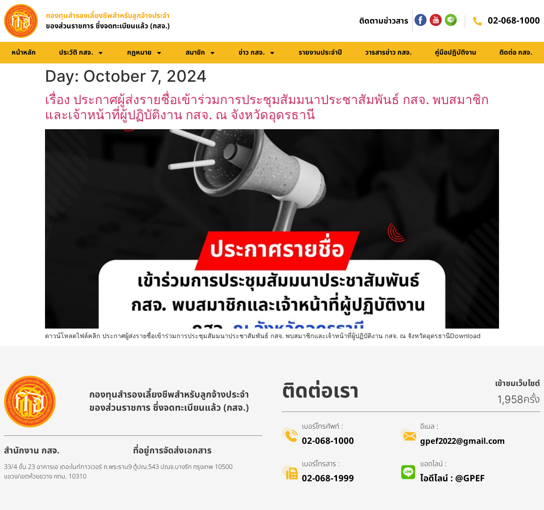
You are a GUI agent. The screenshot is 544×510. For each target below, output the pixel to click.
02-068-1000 (514, 21)
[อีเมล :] (408, 435)
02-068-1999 (328, 478)
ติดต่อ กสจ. (515, 52)
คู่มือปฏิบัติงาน (455, 52)
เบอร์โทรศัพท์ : (322, 426)
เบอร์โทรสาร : (321, 464)
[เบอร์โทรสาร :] (290, 472)
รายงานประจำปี (320, 52)
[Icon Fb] (421, 20)
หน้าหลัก (24, 52)
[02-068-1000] (477, 21)
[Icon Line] (451, 20)
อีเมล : (429, 426)
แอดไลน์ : (433, 464)
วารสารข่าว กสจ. (388, 52)
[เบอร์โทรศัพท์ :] (290, 435)
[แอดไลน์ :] (408, 472)
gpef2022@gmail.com (462, 441)
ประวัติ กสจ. (76, 52)
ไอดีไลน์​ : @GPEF (452, 478)
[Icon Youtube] (436, 20)
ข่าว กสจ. (252, 52)
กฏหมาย (139, 52)
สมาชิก (195, 52)
